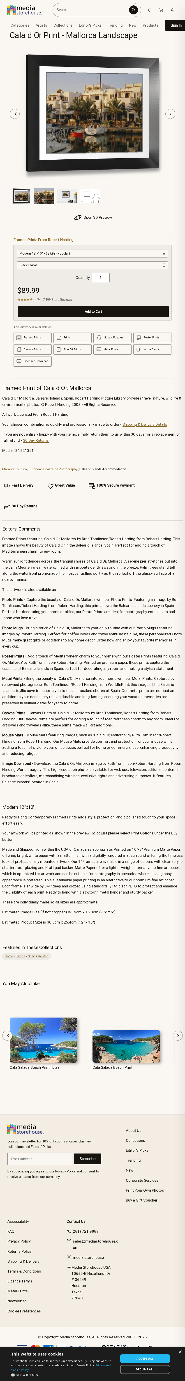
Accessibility (18, 1221)
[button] (63, 1375)
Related (43, 956)
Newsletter (16, 1301)
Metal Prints (17, 1291)
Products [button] (150, 25)
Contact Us (76, 1221)
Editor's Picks (90, 25)
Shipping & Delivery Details (145, 424)
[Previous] (15, 114)
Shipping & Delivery (23, 1261)
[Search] (133, 9)
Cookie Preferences (24, 1311)
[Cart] (161, 10)
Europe (20, 956)
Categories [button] (20, 25)
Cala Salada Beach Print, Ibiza (34, 1067)
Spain (31, 956)
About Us (133, 1130)
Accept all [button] (144, 1358)
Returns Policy (19, 1251)
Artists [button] (41, 25)
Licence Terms (19, 1281)
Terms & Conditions (24, 1271)
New (132, 25)
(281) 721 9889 (85, 1231)
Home (9, 956)
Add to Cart (93, 312)
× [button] (180, 1352)
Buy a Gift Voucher (141, 1200)
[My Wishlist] (150, 10)
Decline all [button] (145, 1369)
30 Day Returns (36, 440)
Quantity (83, 277)
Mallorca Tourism (14, 469)
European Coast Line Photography (53, 469)
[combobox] (91, 10)
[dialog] (92, 1364)
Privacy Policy (19, 1241)
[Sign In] (172, 10)
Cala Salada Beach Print (112, 1067)
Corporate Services (142, 1180)
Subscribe (88, 1159)
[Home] (28, 10)
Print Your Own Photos (145, 1190)
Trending (115, 25)
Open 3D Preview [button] (97, 217)
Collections (63, 25)
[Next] (170, 114)
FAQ (10, 1231)
